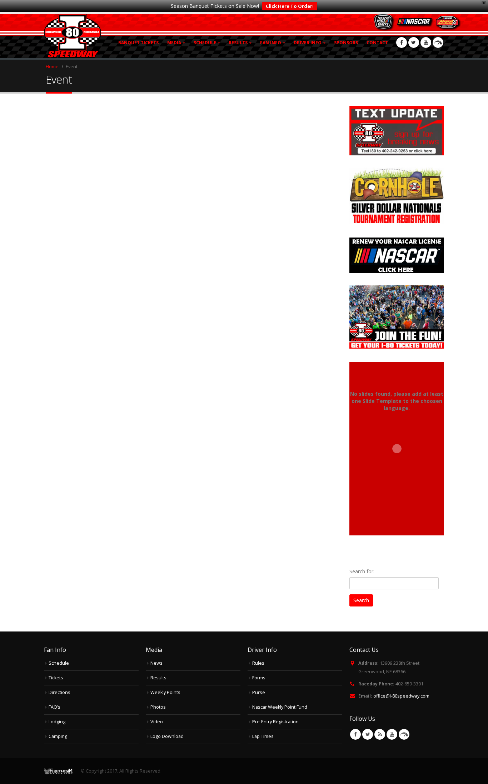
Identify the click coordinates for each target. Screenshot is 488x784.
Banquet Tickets (138, 43)
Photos (158, 707)
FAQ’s (54, 707)
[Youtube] (425, 42)
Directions (59, 692)
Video (156, 722)
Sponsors (346, 43)
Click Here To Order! (290, 6)
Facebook (355, 734)
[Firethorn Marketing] (58, 771)
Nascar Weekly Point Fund (279, 707)
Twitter (367, 734)
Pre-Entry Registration (275, 722)
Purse (258, 692)
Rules (258, 663)
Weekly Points (165, 692)
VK (404, 734)
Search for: (361, 571)
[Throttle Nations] (438, 42)
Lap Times (263, 736)
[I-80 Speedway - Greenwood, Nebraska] (72, 36)
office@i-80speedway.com (401, 696)
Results (158, 678)
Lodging (57, 722)
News (156, 663)
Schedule (59, 663)
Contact (377, 43)
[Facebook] (401, 42)
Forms (258, 678)
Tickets (56, 678)
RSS (379, 734)
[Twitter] (413, 42)
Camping (58, 736)
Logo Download (167, 736)
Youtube (392, 734)
